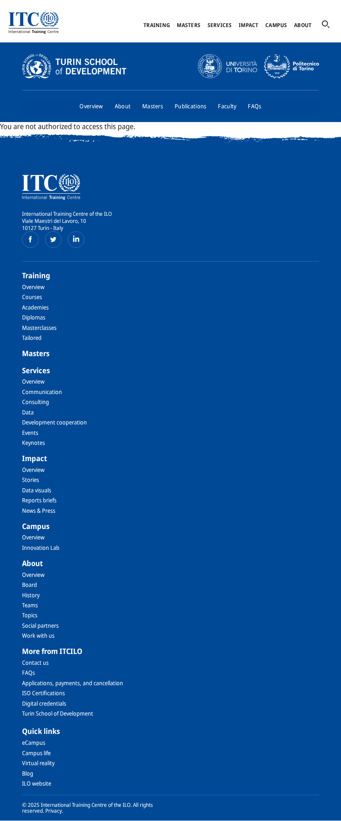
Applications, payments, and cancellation (72, 683)
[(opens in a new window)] (30, 239)
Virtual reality (38, 763)
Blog (27, 773)
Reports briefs (39, 500)
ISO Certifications (43, 693)
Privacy (53, 810)
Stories (30, 480)
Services (220, 25)
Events (30, 433)
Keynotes (33, 443)
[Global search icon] (326, 25)
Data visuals (36, 490)
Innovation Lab (40, 547)
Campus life (36, 753)
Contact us (35, 662)
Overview (91, 106)
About (302, 25)
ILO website (36, 783)
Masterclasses (39, 328)
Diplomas (33, 317)
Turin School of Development (57, 713)
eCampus (33, 742)
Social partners (40, 625)
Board (29, 585)
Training (156, 25)
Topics (29, 615)
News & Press (38, 510)
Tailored (32, 338)
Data (28, 412)
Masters (188, 25)
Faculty (227, 106)
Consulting (35, 402)
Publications (190, 106)
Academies (35, 307)
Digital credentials (44, 703)
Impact (249, 25)
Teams (30, 605)
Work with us (38, 635)
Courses (32, 297)
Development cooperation (54, 422)
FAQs (254, 106)
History (31, 595)
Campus (276, 25)
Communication (42, 392)
